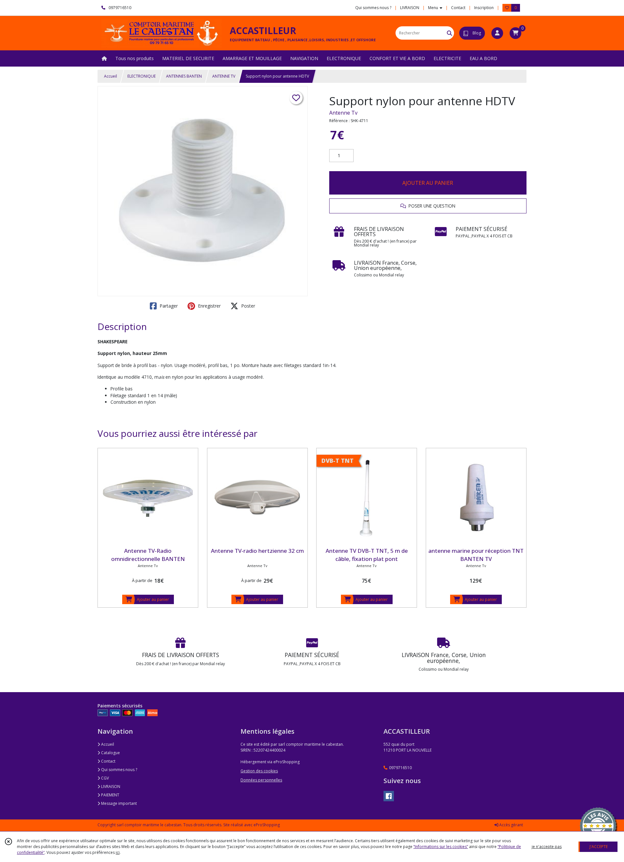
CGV (104, 778)
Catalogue (110, 752)
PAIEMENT (109, 795)
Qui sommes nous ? (118, 769)
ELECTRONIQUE (141, 76)
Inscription (484, 7)
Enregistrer (209, 306)
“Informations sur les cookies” (440, 846)
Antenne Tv (343, 112)
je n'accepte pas (547, 846)
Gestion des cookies (259, 771)
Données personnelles (261, 780)
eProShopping (267, 825)
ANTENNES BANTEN (184, 76)
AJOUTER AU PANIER (427, 182)
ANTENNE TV (223, 76)
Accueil (110, 76)
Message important (118, 803)
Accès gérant (510, 825)
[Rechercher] (449, 33)
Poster (247, 306)
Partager (168, 306)
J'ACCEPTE (599, 846)
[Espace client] (497, 33)
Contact (458, 7)
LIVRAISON (110, 786)
